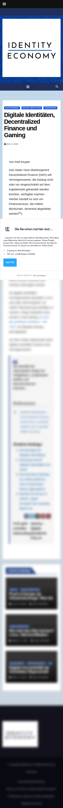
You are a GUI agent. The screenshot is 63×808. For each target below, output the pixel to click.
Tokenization (50, 108)
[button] (57, 86)
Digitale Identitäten (31, 108)
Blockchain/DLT (12, 108)
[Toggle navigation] (28, 86)
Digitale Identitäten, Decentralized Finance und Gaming (29, 124)
